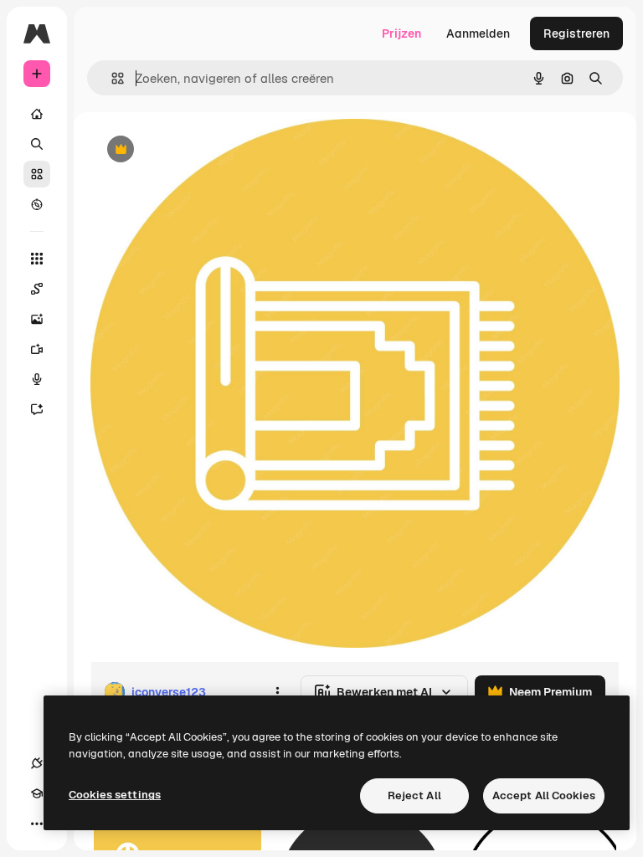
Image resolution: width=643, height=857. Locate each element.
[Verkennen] (36, 204)
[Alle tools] (36, 258)
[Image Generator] (36, 318)
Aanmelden (478, 33)
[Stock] (36, 174)
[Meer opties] (277, 692)
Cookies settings (115, 795)
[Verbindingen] (36, 763)
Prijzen (401, 33)
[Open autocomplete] (111, 78)
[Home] (36, 113)
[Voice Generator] (36, 379)
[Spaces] (36, 288)
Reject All (414, 795)
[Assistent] (36, 409)
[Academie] (36, 793)
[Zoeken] (36, 144)
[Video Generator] (36, 349)
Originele (200, 150)
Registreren (576, 33)
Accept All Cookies (543, 795)
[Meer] (36, 823)
